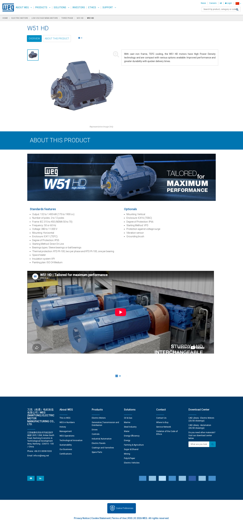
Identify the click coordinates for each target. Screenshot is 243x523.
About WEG (22, 7)
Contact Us (161, 418)
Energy (127, 440)
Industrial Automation (102, 439)
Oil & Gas (128, 418)
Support (107, 7)
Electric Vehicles (132, 463)
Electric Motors (99, 418)
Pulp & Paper (129, 458)
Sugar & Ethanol (131, 449)
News (203, 3)
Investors (79, 7)
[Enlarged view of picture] (81, 87)
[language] (238, 3)
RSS (130, 518)
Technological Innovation (71, 440)
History (63, 427)
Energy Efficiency (132, 436)
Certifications (66, 454)
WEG (7, 7)
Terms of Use (119, 518)
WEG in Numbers (67, 422)
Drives (95, 430)
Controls (96, 434)
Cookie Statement (100, 518)
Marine (127, 422)
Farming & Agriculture (134, 445)
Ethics (92, 7)
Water (126, 431)
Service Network (163, 427)
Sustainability (66, 445)
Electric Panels (98, 443)
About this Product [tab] (57, 38)
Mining (127, 454)
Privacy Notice (82, 518)
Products (41, 7)
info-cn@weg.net (41, 456)
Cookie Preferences (124, 508)
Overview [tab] (34, 38)
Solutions (60, 7)
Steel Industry (130, 427)
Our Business (66, 449)
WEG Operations (67, 436)
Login (229, 3)
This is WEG (65, 418)
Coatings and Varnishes (103, 448)
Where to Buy (162, 422)
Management (66, 431)
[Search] (237, 9)
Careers (213, 3)
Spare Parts (97, 452)
